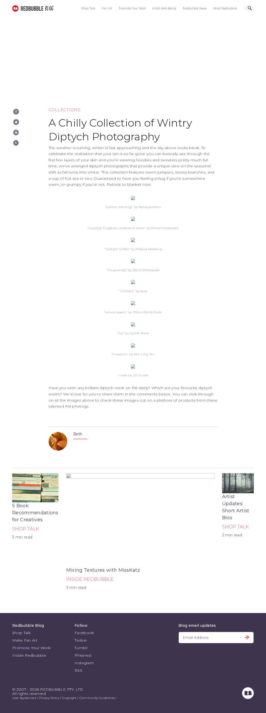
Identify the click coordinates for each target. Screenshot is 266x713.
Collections (65, 109)
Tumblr (81, 647)
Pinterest (83, 655)
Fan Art (107, 8)
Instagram (84, 663)
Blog (48, 8)
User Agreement (24, 698)
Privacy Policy (49, 698)
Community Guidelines (97, 698)
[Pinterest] (16, 132)
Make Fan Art (24, 640)
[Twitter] (16, 122)
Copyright (69, 698)
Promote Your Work (132, 8)
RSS (78, 670)
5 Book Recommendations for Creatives (35, 513)
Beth (78, 434)
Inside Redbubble (90, 579)
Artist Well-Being (164, 8)
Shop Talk (88, 8)
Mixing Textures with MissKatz (103, 570)
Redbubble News (195, 8)
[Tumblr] (16, 143)
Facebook (84, 632)
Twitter (81, 640)
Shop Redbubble (225, 8)
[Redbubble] (248, 697)
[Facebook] (16, 112)
